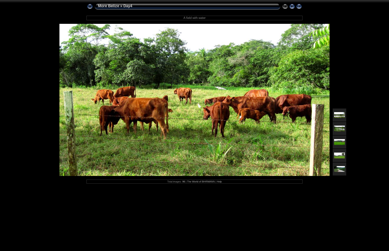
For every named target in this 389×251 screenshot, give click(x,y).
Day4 (127, 6)
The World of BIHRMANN (201, 181)
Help (219, 181)
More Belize (108, 6)
